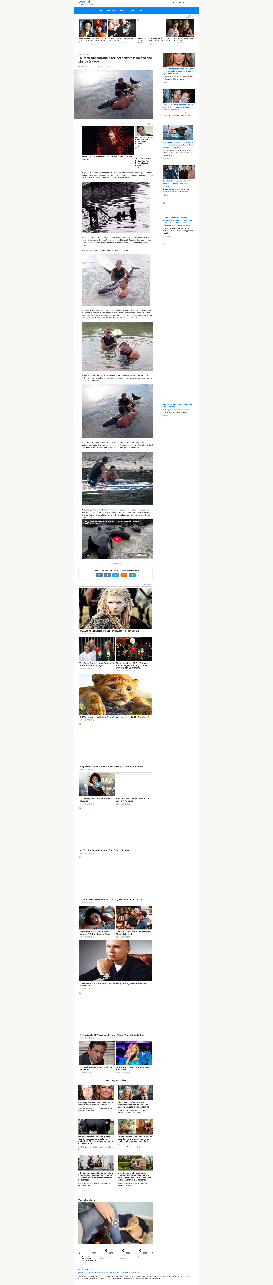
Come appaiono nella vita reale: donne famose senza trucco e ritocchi (95, 1103)
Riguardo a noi (136, 11)
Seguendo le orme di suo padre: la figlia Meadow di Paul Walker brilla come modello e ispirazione (178, 107)
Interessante (111, 11)
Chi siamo (125, 1273)
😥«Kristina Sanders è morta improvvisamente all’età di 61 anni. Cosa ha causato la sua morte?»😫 (134, 1104)
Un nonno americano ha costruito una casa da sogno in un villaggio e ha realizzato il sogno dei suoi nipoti (135, 1138)
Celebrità (123, 11)
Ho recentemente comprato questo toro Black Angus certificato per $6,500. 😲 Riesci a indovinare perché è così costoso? (95, 1140)
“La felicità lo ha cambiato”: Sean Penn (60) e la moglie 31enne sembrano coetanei (177, 183)
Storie (93, 11)
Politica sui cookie (168, 3)
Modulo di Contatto (115, 1273)
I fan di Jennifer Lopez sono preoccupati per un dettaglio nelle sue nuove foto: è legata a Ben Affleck (178, 71)
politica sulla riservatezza (149, 3)
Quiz (101, 11)
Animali (83, 11)
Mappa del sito (135, 1273)
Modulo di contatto (186, 3)
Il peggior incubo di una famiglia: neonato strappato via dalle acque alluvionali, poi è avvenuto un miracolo (179, 144)
